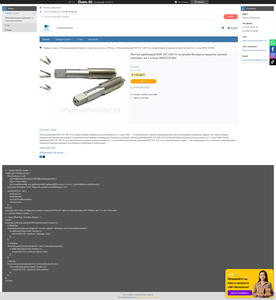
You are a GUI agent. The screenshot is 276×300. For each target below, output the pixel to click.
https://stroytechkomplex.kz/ (254, 40)
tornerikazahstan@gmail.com (254, 60)
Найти (230, 17)
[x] (44, 157)
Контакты (93, 39)
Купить (143, 81)
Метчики (111, 48)
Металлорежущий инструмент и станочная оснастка (19, 19)
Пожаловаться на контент (148, 297)
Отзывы (8, 30)
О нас (7, 25)
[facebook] (41, 157)
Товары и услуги (12, 13)
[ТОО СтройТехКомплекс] (47, 28)
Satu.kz (150, 295)
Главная (45, 39)
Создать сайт (99, 2)
